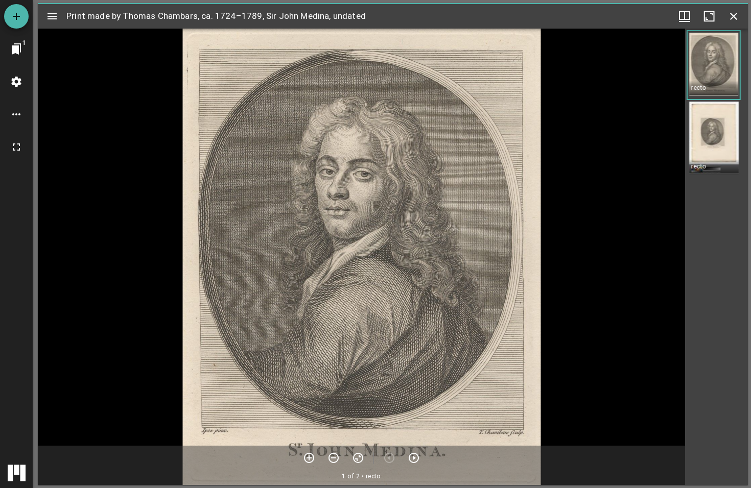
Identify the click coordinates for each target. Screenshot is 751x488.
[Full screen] (16, 147)
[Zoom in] (309, 458)
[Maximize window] (709, 16)
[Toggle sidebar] (52, 16)
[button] (713, 65)
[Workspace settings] (16, 81)
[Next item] (414, 458)
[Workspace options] (16, 114)
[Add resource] (16, 16)
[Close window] (733, 16)
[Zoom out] (333, 458)
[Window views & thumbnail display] (684, 16)
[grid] (716, 257)
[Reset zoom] (358, 458)
